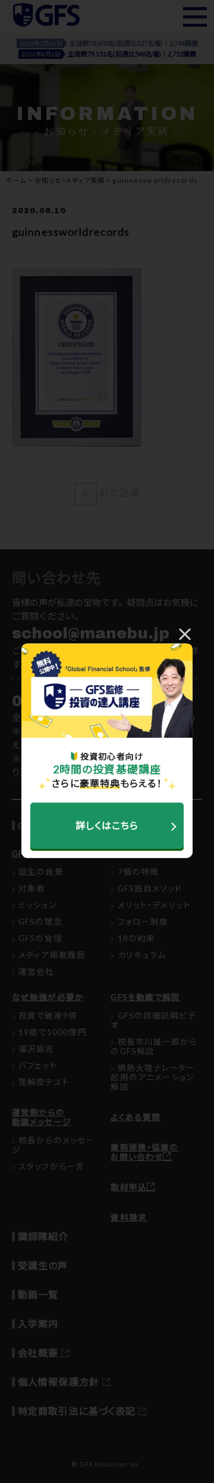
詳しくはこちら (107, 825)
